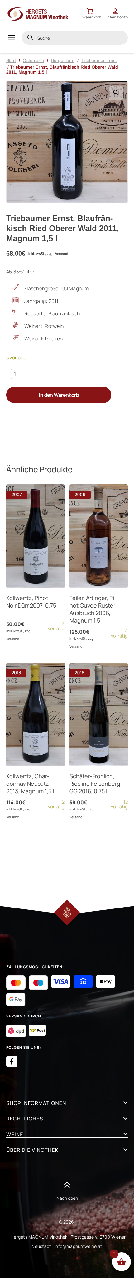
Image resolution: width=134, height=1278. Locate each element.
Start (11, 60)
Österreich (33, 60)
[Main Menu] (11, 37)
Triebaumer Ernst (99, 60)
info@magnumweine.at (79, 1246)
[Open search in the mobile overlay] (75, 38)
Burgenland (62, 60)
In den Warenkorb (59, 394)
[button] (116, 93)
